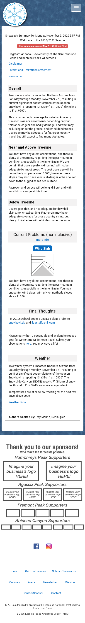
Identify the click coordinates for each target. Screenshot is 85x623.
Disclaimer (15, 63)
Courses (14, 582)
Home (13, 571)
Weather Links (18, 402)
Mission (70, 582)
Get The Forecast (36, 571)
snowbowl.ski (17, 322)
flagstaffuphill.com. (44, 322)
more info (42, 239)
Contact (56, 593)
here (28, 343)
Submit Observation (64, 571)
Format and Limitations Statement (30, 70)
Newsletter (15, 76)
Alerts (31, 582)
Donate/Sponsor (33, 593)
